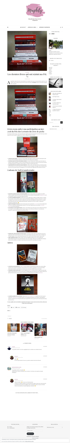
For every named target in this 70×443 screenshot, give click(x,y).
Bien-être (50, 67)
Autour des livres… (32, 27)
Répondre (45, 346)
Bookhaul (9, 316)
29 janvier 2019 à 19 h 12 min (19, 380)
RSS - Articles (51, 60)
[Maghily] (35, 13)
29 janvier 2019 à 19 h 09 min (19, 357)
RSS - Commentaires (11, 427)
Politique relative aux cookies (29, 441)
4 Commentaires (44, 318)
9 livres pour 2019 (38, 337)
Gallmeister (41, 272)
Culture (50, 69)
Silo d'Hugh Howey (56, 96)
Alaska (13, 346)
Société (50, 72)
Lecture (27, 72)
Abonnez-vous (30, 433)
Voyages (50, 73)
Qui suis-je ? (23, 27)
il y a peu (35, 203)
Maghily (10, 318)
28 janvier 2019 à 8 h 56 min (16, 368)
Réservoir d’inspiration (44, 27)
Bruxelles (50, 68)
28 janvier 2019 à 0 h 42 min (16, 347)
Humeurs (50, 71)
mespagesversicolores (16, 367)
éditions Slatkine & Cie (31, 296)
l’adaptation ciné (42, 195)
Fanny (23, 266)
